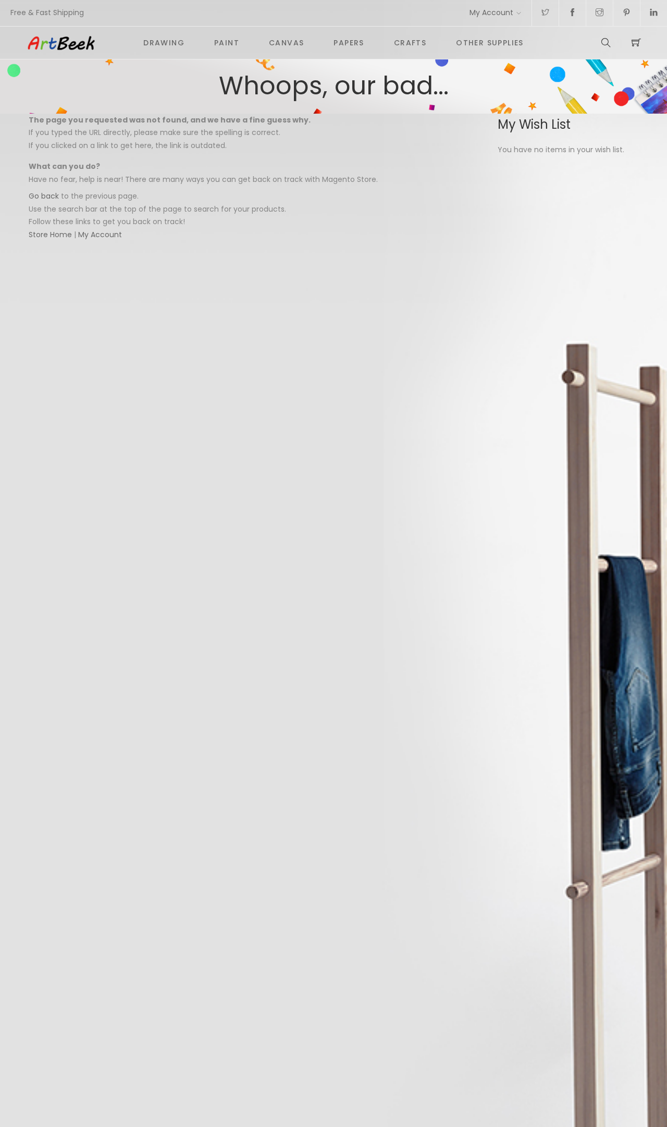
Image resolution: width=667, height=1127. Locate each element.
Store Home (50, 234)
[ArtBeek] (77, 43)
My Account (491, 12)
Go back (44, 196)
